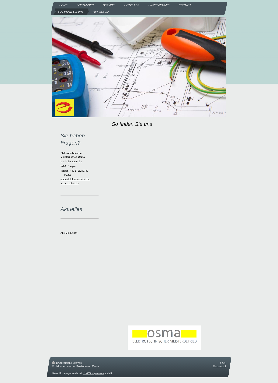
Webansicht (219, 366)
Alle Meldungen (69, 232)
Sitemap (77, 362)
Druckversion (63, 362)
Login (223, 362)
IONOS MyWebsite (93, 373)
